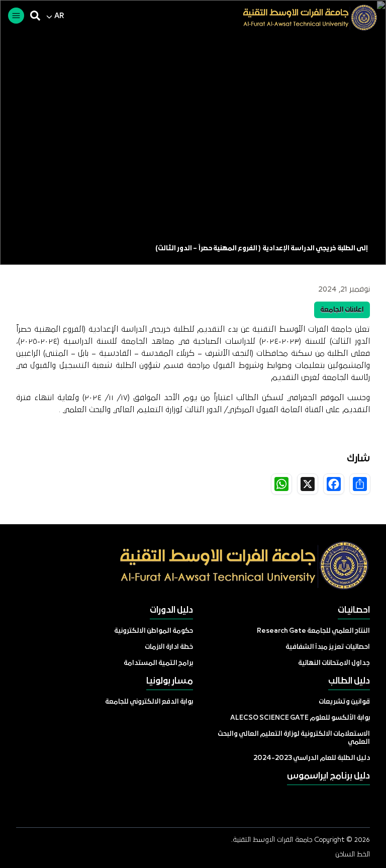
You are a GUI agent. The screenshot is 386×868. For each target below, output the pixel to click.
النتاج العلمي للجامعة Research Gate (313, 631)
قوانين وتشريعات (344, 702)
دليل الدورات (171, 610)
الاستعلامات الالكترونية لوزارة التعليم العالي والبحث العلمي (294, 738)
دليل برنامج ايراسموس (328, 776)
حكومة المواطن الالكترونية (153, 631)
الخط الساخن (352, 854)
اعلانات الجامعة (342, 310)
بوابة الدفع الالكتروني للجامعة (149, 702)
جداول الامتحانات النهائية (334, 663)
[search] (35, 16)
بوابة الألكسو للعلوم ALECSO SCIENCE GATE (300, 718)
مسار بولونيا (169, 681)
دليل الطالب (349, 681)
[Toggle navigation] (16, 16)
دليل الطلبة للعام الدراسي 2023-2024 (311, 758)
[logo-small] (302, 17)
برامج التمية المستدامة (158, 663)
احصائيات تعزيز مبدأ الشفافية (327, 647)
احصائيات (354, 610)
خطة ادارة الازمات (169, 647)
